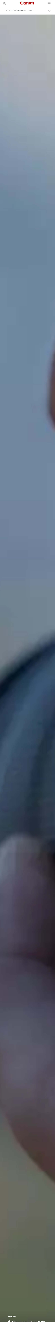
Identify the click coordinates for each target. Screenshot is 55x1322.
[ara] (4, 3)
